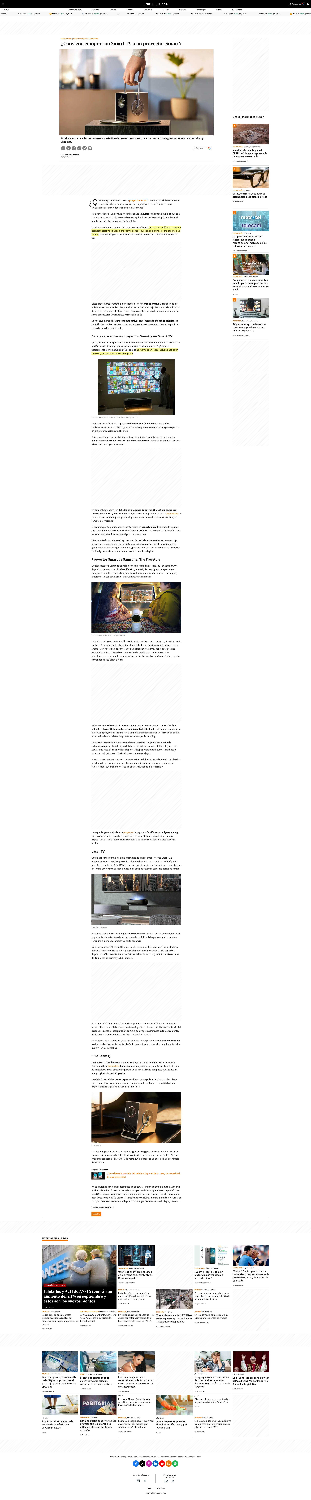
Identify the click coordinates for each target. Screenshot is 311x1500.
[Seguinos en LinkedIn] (155, 1463)
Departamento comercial (169, 1476)
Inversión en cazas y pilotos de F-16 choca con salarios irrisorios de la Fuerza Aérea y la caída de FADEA (136, 1318)
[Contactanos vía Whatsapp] (144, 1480)
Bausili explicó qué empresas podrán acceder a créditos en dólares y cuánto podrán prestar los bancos (60, 1319)
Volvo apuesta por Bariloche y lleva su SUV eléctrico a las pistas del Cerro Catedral (98, 1318)
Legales (166, 10)
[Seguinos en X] (142, 1463)
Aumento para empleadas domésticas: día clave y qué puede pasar (171, 1424)
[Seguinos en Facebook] (136, 1463)
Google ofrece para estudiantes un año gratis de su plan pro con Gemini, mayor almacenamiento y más (251, 285)
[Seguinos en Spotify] (175, 1463)
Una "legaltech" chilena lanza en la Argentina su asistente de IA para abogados (135, 1275)
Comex (219, 10)
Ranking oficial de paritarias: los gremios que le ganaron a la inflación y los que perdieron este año (98, 1425)
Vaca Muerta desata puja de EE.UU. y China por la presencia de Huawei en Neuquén (250, 153)
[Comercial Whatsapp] (172, 1481)
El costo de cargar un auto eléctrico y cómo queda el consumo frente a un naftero (96, 1381)
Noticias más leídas (55, 1238)
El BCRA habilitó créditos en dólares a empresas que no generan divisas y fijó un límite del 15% (212, 1424)
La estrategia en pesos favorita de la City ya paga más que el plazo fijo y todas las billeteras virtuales (59, 1382)
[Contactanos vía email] (138, 1480)
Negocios (182, 10)
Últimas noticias (75, 10)
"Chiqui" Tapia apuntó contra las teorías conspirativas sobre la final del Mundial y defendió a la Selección (251, 1276)
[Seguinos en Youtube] (162, 1463)
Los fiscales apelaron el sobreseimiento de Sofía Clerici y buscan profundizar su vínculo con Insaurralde (136, 1382)
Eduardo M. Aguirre (71, 154)
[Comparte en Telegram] (84, 148)
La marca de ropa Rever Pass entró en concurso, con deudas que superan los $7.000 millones (135, 1424)
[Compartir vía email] (90, 148)
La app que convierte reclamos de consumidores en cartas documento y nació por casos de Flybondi (212, 1382)
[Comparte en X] (68, 148)
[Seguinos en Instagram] (149, 1463)
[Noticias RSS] (169, 1463)
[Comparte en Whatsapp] (74, 148)
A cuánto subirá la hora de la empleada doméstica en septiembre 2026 (57, 1424)
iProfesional (66, 39)
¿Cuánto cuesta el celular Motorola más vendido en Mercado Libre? (208, 1275)
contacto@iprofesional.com (155, 1493)
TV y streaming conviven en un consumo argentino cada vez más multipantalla (249, 327)
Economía (95, 10)
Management (237, 10)
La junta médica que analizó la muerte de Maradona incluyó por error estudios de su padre (134, 1296)
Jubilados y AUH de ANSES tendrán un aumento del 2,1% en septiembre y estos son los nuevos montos (78, 1296)
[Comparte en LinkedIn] (79, 148)
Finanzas (130, 10)
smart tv (96, 1214)
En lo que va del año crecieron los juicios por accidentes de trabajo (211, 1316)
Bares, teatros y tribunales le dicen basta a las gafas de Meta (250, 195)
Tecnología (201, 10)
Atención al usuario (141, 1475)
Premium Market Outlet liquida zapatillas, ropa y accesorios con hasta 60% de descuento (134, 1402)
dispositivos (173, 513)
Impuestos (148, 10)
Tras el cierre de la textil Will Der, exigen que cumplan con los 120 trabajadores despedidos (174, 1318)
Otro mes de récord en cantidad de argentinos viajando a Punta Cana (212, 1401)
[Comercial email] (166, 1481)
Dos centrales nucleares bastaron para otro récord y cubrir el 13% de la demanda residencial (212, 1296)
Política (113, 10)
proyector (128, 832)
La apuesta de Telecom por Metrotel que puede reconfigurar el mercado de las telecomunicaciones (250, 241)
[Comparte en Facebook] (63, 148)
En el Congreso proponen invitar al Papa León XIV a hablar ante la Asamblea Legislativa (251, 1381)
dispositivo (113, 1066)
